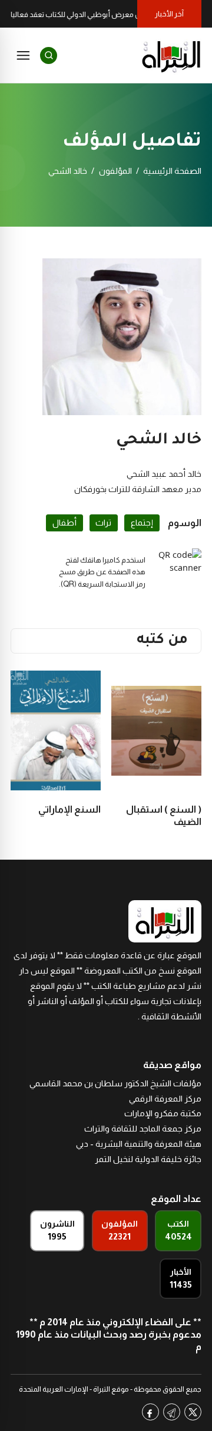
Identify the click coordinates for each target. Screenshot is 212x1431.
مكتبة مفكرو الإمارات (162, 1113)
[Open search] (48, 55)
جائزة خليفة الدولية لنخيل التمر (148, 1159)
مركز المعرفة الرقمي (165, 1098)
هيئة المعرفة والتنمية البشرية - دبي (138, 1144)
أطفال (64, 522)
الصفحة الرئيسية (172, 171)
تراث (103, 522)
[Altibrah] (171, 55)
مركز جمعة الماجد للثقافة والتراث (142, 1128)
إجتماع (142, 522)
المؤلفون (115, 171)
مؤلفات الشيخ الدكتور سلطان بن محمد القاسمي (115, 1083)
